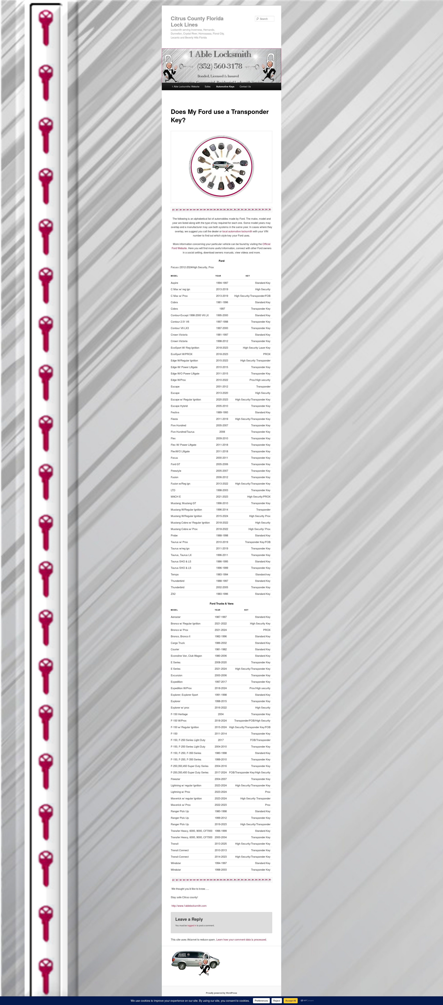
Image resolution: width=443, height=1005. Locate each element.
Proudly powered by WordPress (221, 992)
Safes (208, 86)
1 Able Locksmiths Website (185, 86)
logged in (191, 925)
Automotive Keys (225, 86)
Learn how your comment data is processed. (241, 939)
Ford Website (179, 248)
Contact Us (245, 86)
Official (266, 244)
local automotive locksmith (237, 231)
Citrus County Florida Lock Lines (197, 21)
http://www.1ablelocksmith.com (189, 905)
